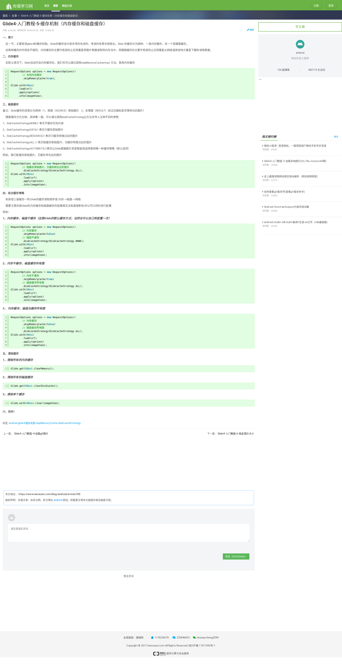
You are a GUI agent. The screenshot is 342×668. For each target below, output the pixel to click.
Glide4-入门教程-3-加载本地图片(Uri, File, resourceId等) (295, 161)
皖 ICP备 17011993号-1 (202, 645)
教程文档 (67, 5)
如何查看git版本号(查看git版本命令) (284, 191)
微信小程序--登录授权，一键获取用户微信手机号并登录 (295, 145)
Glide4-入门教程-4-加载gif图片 (31, 433)
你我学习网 (22, 6)
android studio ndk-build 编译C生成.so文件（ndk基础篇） (296, 222)
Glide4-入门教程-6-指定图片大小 (236, 433)
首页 (46, 5)
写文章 (300, 27)
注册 (316, 5)
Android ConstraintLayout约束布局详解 (286, 206)
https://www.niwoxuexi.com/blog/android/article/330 (49, 494)
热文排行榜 (269, 136)
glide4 (21, 423)
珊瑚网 (139, 637)
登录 (330, 5)
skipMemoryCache (47, 423)
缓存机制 (30, 423)
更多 (336, 137)
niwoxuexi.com (155, 645)
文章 (14, 15)
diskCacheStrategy (69, 423)
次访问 (316, 69)
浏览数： (269, 149)
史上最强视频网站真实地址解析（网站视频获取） (291, 176)
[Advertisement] (129, 460)
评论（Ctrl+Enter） (236, 556)
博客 (55, 5)
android (13, 423)
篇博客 (283, 69)
